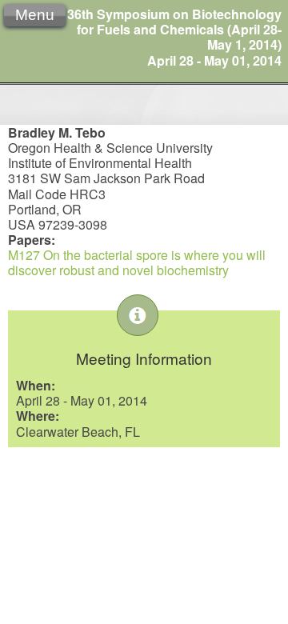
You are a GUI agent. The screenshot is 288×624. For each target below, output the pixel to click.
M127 (24, 255)
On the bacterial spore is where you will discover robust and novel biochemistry (137, 262)
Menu (34, 14)
